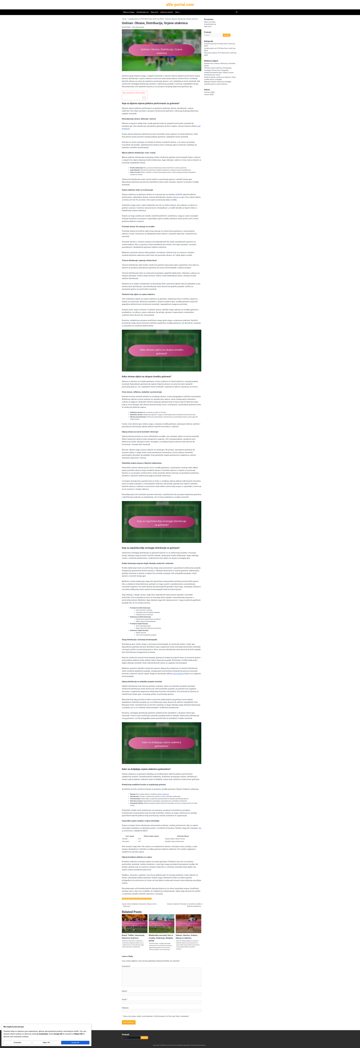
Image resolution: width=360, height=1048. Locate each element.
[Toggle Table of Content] (143, 97)
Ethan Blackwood (138, 27)
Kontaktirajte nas (142, 12)
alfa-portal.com (180, 4)
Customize (17, 1042)
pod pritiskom (178, 674)
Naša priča (154, 12)
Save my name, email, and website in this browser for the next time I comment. (156, 1016)
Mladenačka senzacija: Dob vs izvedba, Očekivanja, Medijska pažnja (161, 938)
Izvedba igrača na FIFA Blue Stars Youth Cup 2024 (137, 898)
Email (125, 999)
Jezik (177, 12)
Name (125, 991)
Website (125, 1008)
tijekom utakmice (163, 794)
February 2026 (209, 92)
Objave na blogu (128, 12)
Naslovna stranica (166, 12)
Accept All (75, 1042)
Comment (126, 966)
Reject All (46, 1042)
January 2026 (209, 94)
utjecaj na (177, 197)
